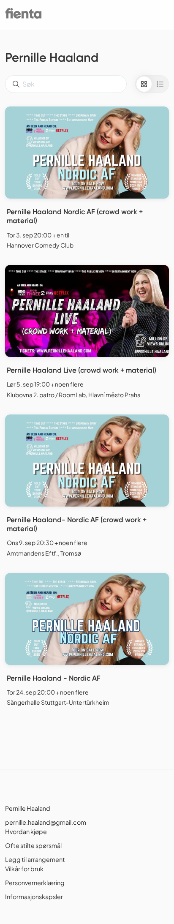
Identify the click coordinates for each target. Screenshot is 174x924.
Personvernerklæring (35, 882)
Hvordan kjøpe (26, 831)
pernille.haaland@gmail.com (45, 822)
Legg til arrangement (35, 859)
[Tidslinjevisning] (160, 84)
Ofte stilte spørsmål (33, 845)
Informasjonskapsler (34, 896)
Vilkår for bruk (24, 868)
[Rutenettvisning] (144, 84)
